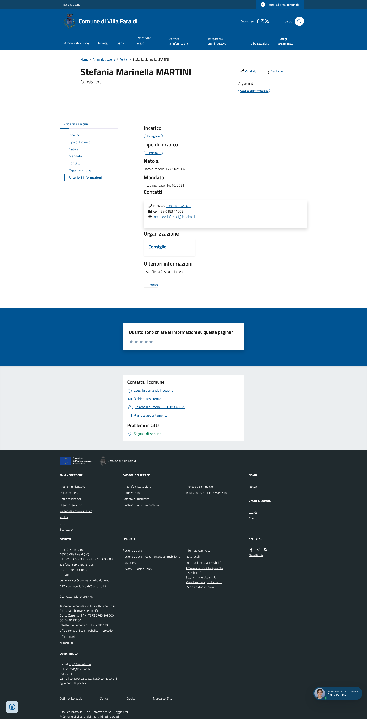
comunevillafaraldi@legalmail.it (175, 216)
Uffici (63, 523)
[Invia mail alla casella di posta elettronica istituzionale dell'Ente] (84, 580)
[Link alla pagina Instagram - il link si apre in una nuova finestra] (262, 21)
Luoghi (253, 512)
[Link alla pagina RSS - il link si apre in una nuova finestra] (267, 21)
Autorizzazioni (131, 492)
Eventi (253, 518)
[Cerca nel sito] (298, 21)
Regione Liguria (71, 4)
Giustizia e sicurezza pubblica (141, 505)
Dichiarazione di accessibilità (203, 562)
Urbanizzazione (259, 43)
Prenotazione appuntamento (204, 582)
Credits (130, 698)
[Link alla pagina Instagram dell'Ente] (258, 549)
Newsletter (256, 555)
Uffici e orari (67, 636)
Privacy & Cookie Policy (137, 568)
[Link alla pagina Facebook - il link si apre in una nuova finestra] (258, 21)
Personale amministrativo (76, 511)
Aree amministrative (72, 486)
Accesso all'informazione (179, 41)
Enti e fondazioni (70, 498)
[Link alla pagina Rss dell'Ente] (265, 549)
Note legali (193, 556)
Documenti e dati (70, 492)
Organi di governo (71, 505)
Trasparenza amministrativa (217, 41)
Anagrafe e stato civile (137, 486)
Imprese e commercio (199, 486)
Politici (123, 59)
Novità (103, 43)
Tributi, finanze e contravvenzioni (206, 492)
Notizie (253, 486)
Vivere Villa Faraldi (143, 40)
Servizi (121, 43)
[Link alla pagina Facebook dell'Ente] (251, 549)
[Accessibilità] (12, 707)
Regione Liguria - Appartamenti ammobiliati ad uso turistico (151, 559)
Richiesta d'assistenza (200, 587)
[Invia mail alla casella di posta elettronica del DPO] (80, 664)
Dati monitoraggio (71, 698)
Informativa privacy (198, 550)
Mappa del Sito (162, 698)
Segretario (66, 529)
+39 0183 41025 (178, 206)
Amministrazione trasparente (204, 568)
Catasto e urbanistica (136, 498)
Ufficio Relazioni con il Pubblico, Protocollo (86, 630)
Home (84, 59)
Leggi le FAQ (194, 572)
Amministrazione (76, 43)
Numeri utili (67, 642)
